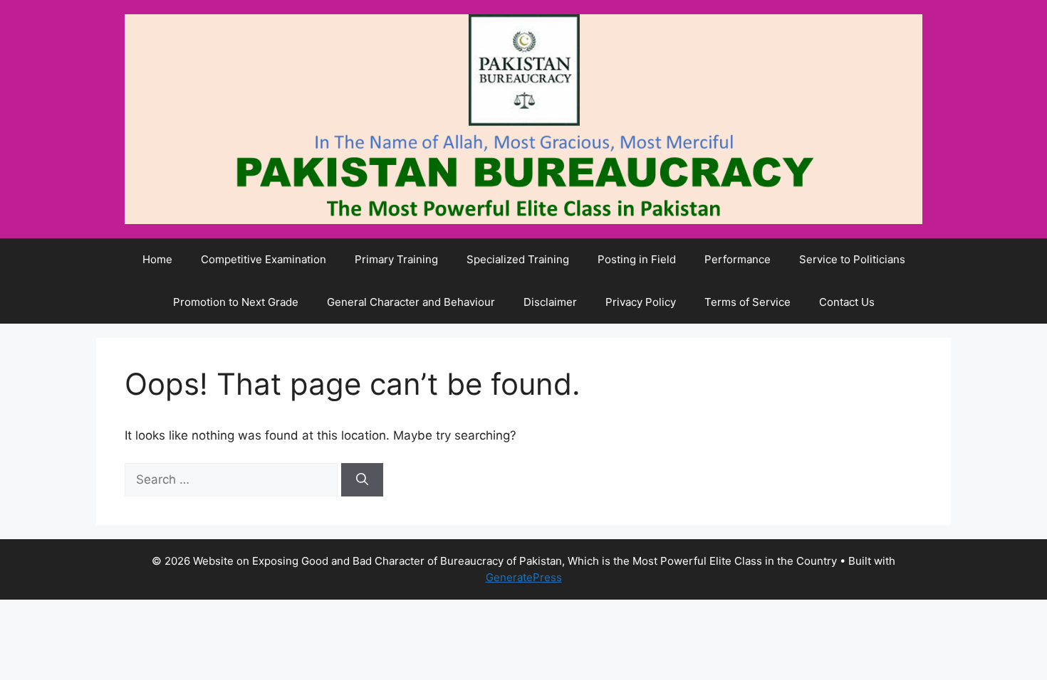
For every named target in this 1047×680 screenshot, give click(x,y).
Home (157, 259)
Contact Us (847, 302)
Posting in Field (637, 259)
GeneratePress (524, 577)
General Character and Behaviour (411, 302)
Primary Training (396, 259)
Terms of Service (747, 302)
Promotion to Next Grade (235, 302)
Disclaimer (550, 302)
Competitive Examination (263, 259)
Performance (737, 259)
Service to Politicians (852, 259)
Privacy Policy (640, 302)
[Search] (362, 480)
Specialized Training (518, 259)
